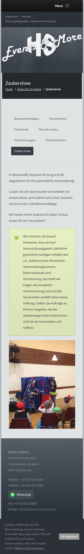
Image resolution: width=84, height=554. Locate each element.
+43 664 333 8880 (31, 485)
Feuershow (21, 129)
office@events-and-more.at (37, 509)
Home (9, 89)
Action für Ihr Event (29, 89)
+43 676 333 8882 (31, 479)
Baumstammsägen (26, 119)
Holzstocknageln (25, 140)
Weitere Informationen (29, 548)
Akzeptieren (69, 536)
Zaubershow (22, 151)
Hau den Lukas (48, 129)
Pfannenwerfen (56, 140)
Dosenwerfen (58, 119)
